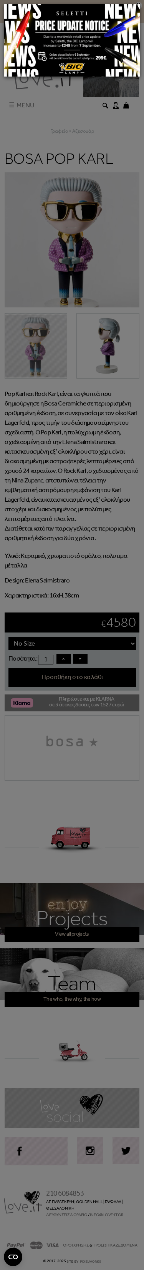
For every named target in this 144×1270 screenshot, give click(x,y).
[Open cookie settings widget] (13, 1257)
